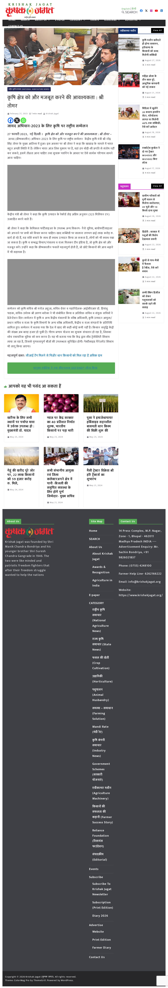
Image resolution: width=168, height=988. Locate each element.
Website (98, 931)
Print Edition (101, 939)
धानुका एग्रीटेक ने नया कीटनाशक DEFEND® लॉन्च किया (65, 368)
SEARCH (25, 20)
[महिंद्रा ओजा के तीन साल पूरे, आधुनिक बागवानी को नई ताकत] (129, 87)
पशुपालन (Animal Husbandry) (100, 695)
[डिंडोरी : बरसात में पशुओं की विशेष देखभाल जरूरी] (129, 241)
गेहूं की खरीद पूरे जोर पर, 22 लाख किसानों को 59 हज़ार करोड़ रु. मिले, (21, 477)
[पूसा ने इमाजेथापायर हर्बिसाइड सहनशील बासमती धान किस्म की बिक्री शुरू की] (101, 396)
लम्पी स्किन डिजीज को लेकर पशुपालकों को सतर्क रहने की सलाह (151, 300)
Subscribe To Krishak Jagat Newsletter (102, 889)
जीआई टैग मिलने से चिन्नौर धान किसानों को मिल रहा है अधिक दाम (64, 355)
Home (12, 20)
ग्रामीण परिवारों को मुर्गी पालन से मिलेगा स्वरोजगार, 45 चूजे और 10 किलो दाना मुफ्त (151, 203)
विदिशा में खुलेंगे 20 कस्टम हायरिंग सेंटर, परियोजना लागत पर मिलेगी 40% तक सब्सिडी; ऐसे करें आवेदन (151, 118)
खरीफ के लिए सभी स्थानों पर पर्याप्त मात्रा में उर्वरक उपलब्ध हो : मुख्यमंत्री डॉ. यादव (21, 424)
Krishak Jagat (52, 113)
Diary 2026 (100, 915)
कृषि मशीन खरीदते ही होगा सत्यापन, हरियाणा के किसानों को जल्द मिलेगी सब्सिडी (151, 47)
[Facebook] (10, 120)
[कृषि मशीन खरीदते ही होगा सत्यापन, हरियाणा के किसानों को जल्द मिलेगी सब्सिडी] (129, 53)
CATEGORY (76, 20)
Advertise (131, 20)
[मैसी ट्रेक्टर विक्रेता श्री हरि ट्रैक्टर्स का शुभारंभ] (101, 449)
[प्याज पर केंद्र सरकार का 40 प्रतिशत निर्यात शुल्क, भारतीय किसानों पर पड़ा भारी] (61, 396)
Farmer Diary (101, 947)
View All (157, 30)
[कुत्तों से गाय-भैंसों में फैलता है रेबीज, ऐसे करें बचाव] (129, 272)
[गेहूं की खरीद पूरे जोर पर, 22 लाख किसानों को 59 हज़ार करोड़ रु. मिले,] (21, 449)
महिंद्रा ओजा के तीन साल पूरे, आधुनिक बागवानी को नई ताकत (151, 81)
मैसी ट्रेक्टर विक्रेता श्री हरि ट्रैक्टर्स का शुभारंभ (100, 475)
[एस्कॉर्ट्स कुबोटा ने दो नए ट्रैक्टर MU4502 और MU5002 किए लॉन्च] (129, 161)
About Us (41, 20)
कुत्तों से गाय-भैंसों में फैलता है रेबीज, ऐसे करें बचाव (150, 266)
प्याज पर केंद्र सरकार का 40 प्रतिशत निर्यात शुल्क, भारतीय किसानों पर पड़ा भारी (61, 424)
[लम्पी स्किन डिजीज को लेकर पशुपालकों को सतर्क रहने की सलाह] (129, 306)
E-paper (60, 20)
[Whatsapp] (23, 120)
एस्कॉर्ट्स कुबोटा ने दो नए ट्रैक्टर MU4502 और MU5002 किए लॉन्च (151, 155)
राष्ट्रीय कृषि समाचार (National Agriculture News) (29, 89)
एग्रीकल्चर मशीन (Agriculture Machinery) (102, 793)
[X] (17, 120)
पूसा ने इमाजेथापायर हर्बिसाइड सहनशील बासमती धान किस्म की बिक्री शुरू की (100, 424)
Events (95, 20)
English (126, 9)
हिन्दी (134, 9)
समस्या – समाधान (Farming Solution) (102, 713)
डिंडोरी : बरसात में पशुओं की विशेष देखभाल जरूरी (151, 235)
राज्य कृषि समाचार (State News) (101, 644)
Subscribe (110, 20)
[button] (48, 20)
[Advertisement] (61, 188)
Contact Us (16, 26)
